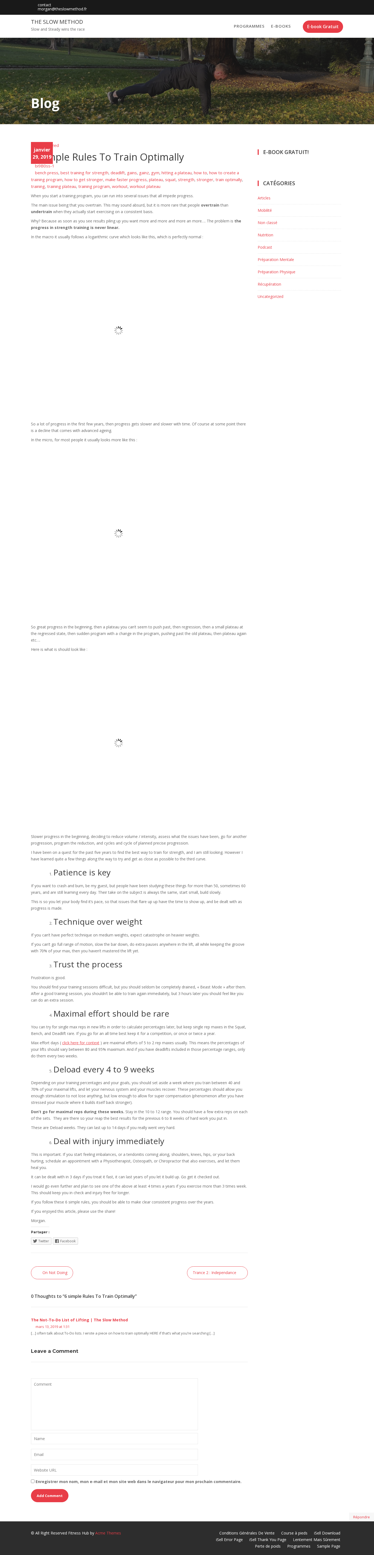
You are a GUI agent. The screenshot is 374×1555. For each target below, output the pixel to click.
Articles (264, 198)
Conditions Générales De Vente (247, 1533)
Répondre (361, 1517)
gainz (144, 172)
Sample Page (328, 1546)
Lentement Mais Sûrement (316, 1539)
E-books (281, 26)
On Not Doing (54, 1272)
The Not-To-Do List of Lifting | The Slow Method (79, 1319)
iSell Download (327, 1533)
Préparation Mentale (276, 259)
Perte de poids (268, 1546)
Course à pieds (294, 1533)
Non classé (267, 222)
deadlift (118, 172)
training (38, 186)
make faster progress (126, 179)
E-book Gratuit (323, 27)
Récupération (269, 284)
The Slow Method (57, 21)
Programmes (249, 26)
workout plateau (145, 186)
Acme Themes (108, 1533)
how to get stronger (84, 179)
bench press (46, 172)
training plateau (61, 186)
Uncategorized (45, 145)
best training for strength (84, 172)
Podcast (265, 247)
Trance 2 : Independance (214, 1272)
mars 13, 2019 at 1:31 (52, 1326)
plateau (156, 179)
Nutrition (265, 234)
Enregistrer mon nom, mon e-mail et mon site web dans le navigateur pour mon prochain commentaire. (138, 1481)
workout (120, 186)
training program (94, 186)
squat (170, 179)
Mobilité (265, 210)
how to (200, 172)
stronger (205, 179)
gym (155, 172)
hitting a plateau (177, 172)
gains (132, 172)
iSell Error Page (229, 1539)
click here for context (80, 1042)
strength (186, 179)
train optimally (228, 179)
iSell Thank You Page (267, 1539)
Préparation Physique (276, 271)
